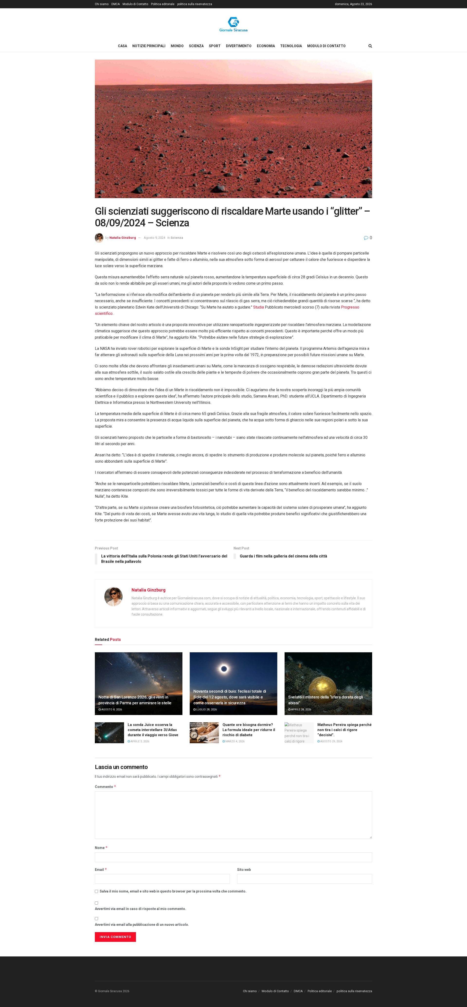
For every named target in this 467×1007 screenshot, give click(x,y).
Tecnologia (291, 46)
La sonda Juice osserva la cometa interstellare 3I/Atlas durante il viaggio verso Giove (153, 730)
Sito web (244, 870)
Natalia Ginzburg (122, 237)
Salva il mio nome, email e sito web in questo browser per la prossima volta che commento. (173, 891)
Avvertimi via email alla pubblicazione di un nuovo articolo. (142, 925)
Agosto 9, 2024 (154, 237)
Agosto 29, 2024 (331, 741)
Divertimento (238, 46)
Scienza (196, 46)
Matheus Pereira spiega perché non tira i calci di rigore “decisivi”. (344, 730)
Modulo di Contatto (135, 4)
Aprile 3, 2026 (139, 741)
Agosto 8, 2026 (111, 709)
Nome (101, 847)
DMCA (115, 4)
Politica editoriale (162, 4)
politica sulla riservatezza (194, 4)
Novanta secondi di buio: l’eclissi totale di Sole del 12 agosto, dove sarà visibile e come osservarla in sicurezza (229, 697)
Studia (259, 307)
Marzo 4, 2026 (234, 741)
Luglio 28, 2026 (206, 709)
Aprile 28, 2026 (300, 709)
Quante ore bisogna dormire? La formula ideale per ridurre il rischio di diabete (249, 730)
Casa (122, 46)
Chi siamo (101, 4)
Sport (215, 46)
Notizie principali (148, 46)
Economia (266, 46)
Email (101, 869)
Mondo (177, 46)
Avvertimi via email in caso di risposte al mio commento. (140, 909)
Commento (105, 786)
